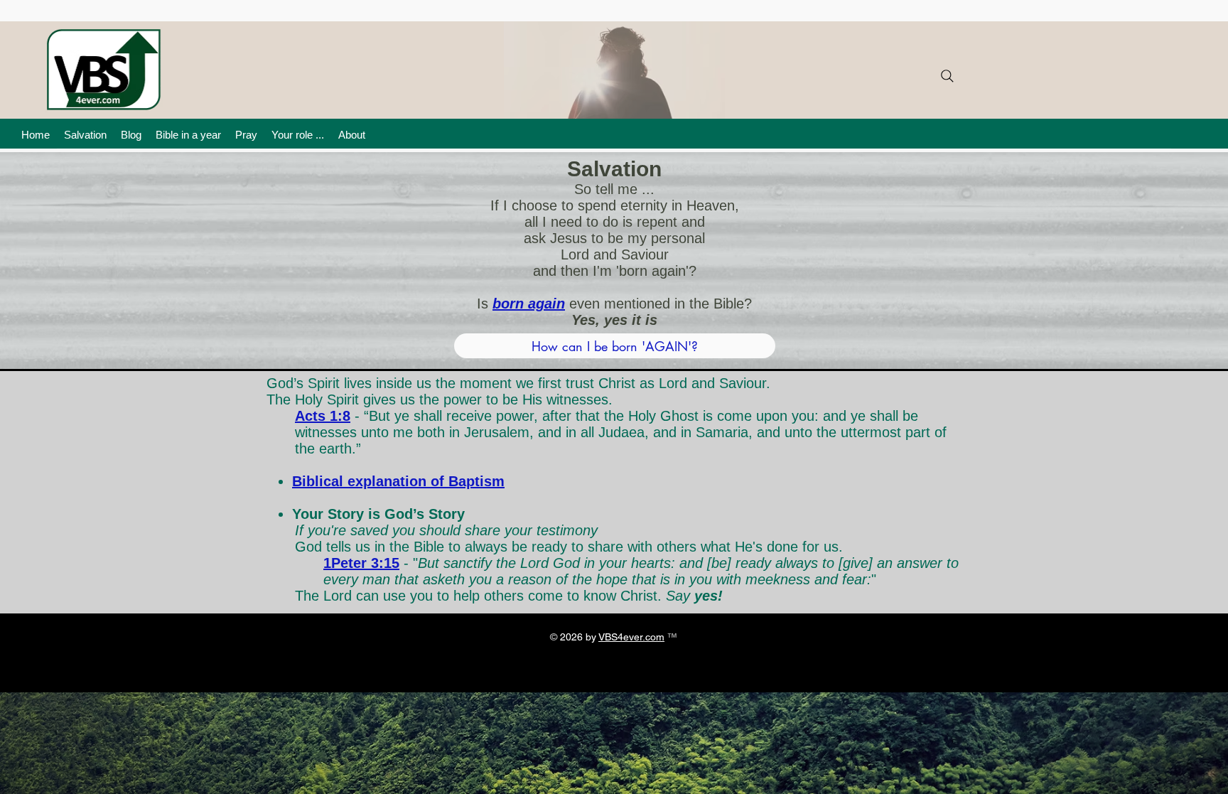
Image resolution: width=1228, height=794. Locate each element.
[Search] (947, 76)
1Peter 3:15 (361, 563)
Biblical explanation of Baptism (398, 481)
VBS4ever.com (631, 637)
